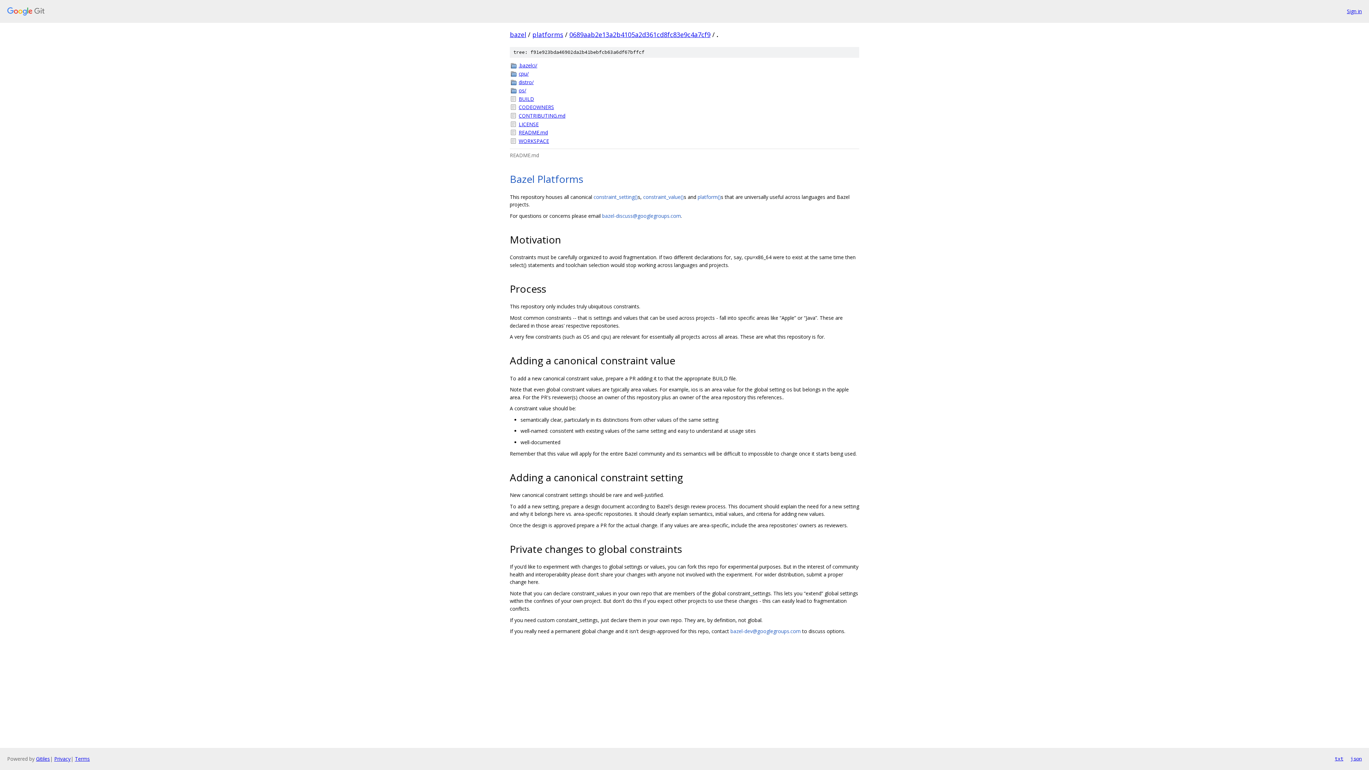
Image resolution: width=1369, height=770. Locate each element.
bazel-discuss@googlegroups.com (641, 215)
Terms (82, 758)
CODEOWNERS (536, 107)
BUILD (526, 99)
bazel (518, 34)
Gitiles (43, 758)
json (1356, 758)
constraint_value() (663, 197)
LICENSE (529, 124)
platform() (709, 197)
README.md (533, 132)
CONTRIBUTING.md (542, 115)
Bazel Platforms (546, 179)
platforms (547, 34)
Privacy (62, 758)
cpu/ (524, 73)
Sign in (1354, 11)
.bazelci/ (528, 65)
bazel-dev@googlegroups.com (765, 631)
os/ (522, 90)
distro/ (526, 82)
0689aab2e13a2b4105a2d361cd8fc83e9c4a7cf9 (640, 34)
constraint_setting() (616, 197)
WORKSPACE (534, 141)
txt (1339, 758)
